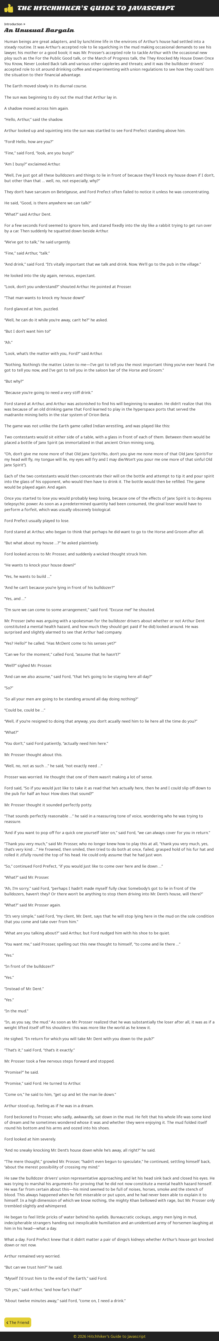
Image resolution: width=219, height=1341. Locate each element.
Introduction (13, 24)
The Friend (19, 1322)
